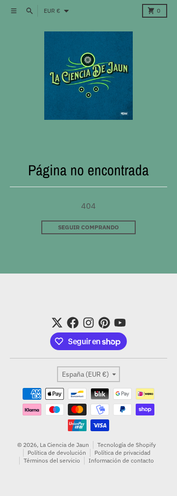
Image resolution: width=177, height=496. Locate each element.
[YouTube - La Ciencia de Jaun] (120, 323)
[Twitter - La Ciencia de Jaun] (57, 323)
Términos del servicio (52, 460)
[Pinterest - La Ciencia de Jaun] (104, 323)
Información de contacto (121, 460)
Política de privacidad (122, 452)
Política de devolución (57, 452)
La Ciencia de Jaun (64, 444)
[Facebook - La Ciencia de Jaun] (73, 323)
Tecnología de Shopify (126, 444)
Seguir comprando (88, 227)
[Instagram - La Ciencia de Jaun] (88, 323)
